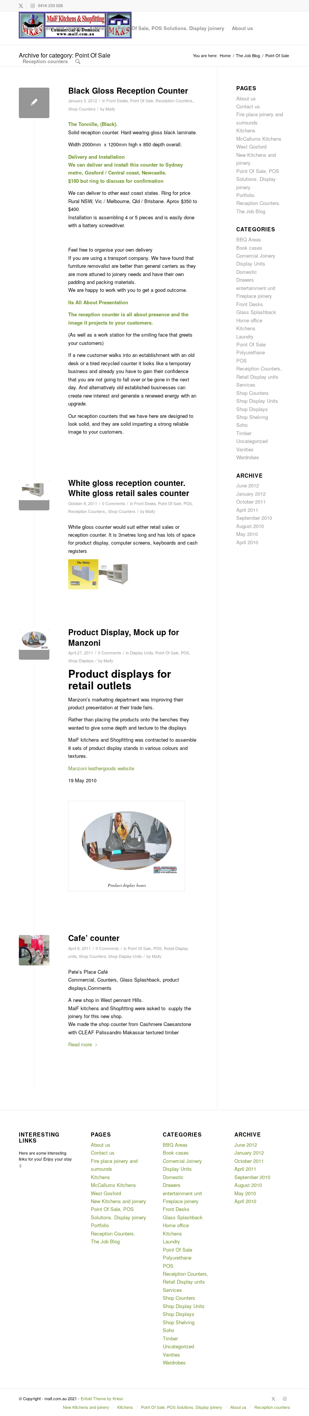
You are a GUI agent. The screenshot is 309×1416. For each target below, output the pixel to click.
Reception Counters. (258, 202)
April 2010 (247, 542)
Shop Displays (80, 660)
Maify (110, 109)
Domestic (246, 271)
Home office (249, 320)
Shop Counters (81, 109)
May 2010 (247, 533)
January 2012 (251, 493)
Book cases (249, 247)
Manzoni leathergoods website (101, 768)
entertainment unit (255, 287)
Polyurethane (250, 352)
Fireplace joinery (254, 295)
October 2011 (251, 501)
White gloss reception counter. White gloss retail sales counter (128, 487)
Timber (243, 433)
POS (188, 503)
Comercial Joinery (255, 255)
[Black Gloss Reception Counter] (34, 103)
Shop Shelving (252, 416)
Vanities (245, 449)
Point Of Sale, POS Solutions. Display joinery (257, 179)
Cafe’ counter (93, 937)
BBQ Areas (248, 239)
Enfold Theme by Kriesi (102, 1398)
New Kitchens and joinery (118, 1201)
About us (246, 98)
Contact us (248, 106)
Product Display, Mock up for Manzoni (123, 637)
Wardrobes (247, 457)
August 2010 (250, 526)
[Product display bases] (34, 644)
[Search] (78, 61)
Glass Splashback (256, 312)
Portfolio (245, 195)
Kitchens (245, 130)
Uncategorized (252, 441)
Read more (80, 1044)
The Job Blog (250, 211)
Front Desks (117, 100)
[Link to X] (20, 5)
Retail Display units (257, 376)
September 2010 (254, 517)
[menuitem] (52, 28)
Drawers (245, 279)
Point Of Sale (141, 100)
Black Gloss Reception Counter (128, 90)
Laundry (245, 336)
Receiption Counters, (174, 100)
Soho (242, 424)
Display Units (141, 653)
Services (245, 384)
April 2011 (247, 509)
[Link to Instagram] (32, 5)
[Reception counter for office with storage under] (34, 495)
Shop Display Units (125, 956)
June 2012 (247, 485)
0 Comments (113, 503)
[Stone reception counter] (34, 950)
